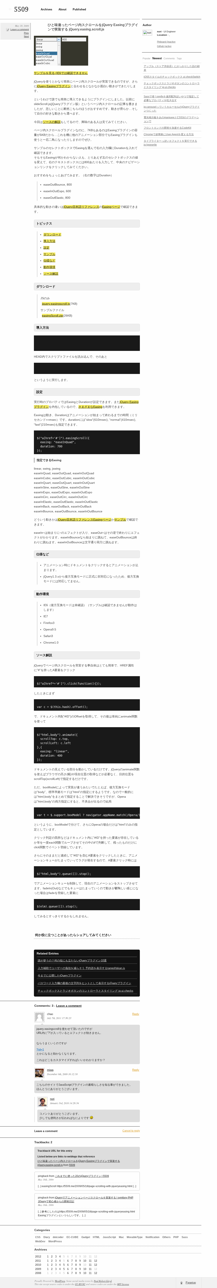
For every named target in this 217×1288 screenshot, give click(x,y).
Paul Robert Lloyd (103, 1280)
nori (52, 1098)
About (62, 9)
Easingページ (111, 206)
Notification (152, 1237)
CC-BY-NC (80, 1284)
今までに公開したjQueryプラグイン (60, 975)
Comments (169, 58)
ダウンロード (52, 234)
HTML (96, 1237)
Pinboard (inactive (166, 41)
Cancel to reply (131, 1130)
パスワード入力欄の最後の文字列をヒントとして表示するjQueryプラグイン (84, 983)
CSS (37, 1237)
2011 (38, 1260)
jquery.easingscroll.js (56, 303)
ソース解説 (50, 273)
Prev (26, 33)
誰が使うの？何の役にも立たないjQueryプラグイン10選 (72, 960)
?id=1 (40, 1049)
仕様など (49, 260)
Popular (146, 58)
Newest (157, 58)
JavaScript (109, 1237)
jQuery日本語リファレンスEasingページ (84, 519)
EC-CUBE (72, 1237)
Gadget (85, 1237)
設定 (46, 247)
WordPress (55, 1241)
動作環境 (49, 267)
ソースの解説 (52, 122)
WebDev (40, 1241)
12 (95, 1260)
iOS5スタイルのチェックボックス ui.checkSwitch (172, 76)
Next (26, 36)
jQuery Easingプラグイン (54, 86)
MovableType (135, 1237)
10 (84, 1260)
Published (79, 9)
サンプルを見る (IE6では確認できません (61, 73)
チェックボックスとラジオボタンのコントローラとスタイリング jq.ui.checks (85, 990)
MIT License (123, 1284)
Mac (121, 1237)
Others (166, 1237)
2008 (38, 1273)
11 (90, 1260)
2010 (38, 1264)
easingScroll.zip (52, 315)
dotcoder (58, 1237)
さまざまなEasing (90, 406)
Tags (179, 58)
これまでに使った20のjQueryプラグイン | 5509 (82, 1176)
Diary (46, 1237)
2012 (38, 1256)
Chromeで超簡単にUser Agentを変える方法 (169, 134)
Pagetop (191, 1282)
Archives (46, 9)
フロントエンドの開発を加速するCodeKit (167, 127)
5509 (21, 9)
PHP (176, 1237)
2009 (38, 1269)
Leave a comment (19, 29)
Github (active (164, 46)
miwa (50, 1069)
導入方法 (49, 241)
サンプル (49, 254)
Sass (185, 1237)
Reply (135, 1014)
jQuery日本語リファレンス (81, 206)
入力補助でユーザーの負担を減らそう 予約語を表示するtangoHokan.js (81, 968)
